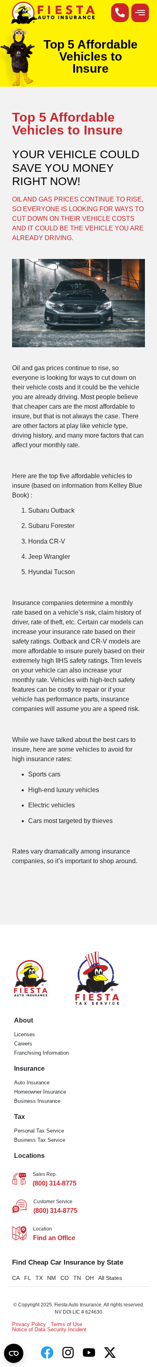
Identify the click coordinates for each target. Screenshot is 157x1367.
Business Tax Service (39, 1140)
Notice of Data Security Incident (49, 1329)
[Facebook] (47, 1352)
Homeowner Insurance (40, 1092)
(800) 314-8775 (54, 1183)
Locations (29, 1155)
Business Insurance (37, 1101)
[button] (140, 13)
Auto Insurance (32, 1083)
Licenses (24, 1034)
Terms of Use (66, 1324)
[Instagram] (68, 1352)
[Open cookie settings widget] (13, 1353)
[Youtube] (89, 1352)
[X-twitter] (109, 1352)
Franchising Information (41, 1053)
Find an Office (54, 1238)
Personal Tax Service (39, 1131)
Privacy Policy (29, 1324)
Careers (23, 1044)
